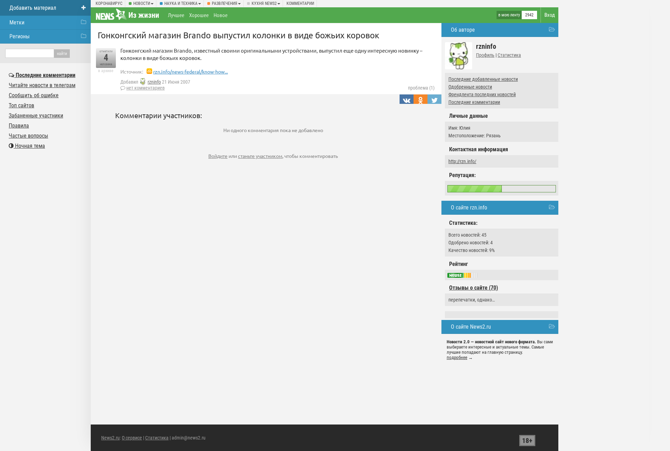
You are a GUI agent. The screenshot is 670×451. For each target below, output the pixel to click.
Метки (16, 22)
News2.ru (110, 438)
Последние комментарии (474, 102)
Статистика (509, 55)
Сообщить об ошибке (34, 95)
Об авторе (463, 29)
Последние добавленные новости (483, 79)
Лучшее (176, 15)
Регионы (19, 36)
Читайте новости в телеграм (42, 85)
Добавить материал (32, 8)
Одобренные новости (470, 87)
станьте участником (260, 156)
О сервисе (132, 438)
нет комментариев (145, 88)
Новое (221, 15)
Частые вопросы (28, 135)
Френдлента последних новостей (482, 94)
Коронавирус (109, 3)
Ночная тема (29, 146)
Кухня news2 (264, 3)
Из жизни (143, 15)
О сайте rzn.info (469, 207)
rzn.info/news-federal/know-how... (190, 71)
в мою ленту (509, 15)
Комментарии (300, 3)
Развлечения (224, 3)
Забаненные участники (36, 115)
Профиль (485, 55)
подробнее (457, 357)
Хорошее (199, 15)
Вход (549, 15)
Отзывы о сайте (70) (473, 287)
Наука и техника (181, 3)
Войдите (218, 156)
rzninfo (154, 82)
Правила (19, 125)
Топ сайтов (21, 105)
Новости (141, 3)
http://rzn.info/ (462, 161)
